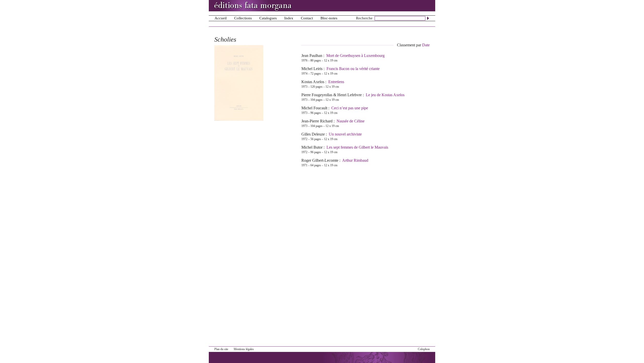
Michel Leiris (312, 69)
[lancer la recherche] (428, 18)
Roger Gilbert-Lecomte (319, 160)
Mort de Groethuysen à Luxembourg (355, 55)
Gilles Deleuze (313, 134)
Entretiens (336, 82)
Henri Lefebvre (349, 95)
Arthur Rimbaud (355, 160)
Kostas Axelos (312, 82)
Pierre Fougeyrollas (316, 95)
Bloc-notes (328, 18)
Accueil (221, 18)
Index (288, 18)
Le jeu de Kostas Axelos (385, 95)
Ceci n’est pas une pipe (349, 108)
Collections (243, 18)
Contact (307, 18)
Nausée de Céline (351, 121)
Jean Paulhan (311, 55)
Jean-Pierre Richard (317, 121)
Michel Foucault (314, 108)
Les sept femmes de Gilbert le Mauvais (357, 147)
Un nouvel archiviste (345, 134)
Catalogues (268, 18)
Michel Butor (312, 147)
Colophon (424, 349)
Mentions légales (244, 349)
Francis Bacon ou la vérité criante (353, 69)
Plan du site (221, 349)
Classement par (413, 45)
